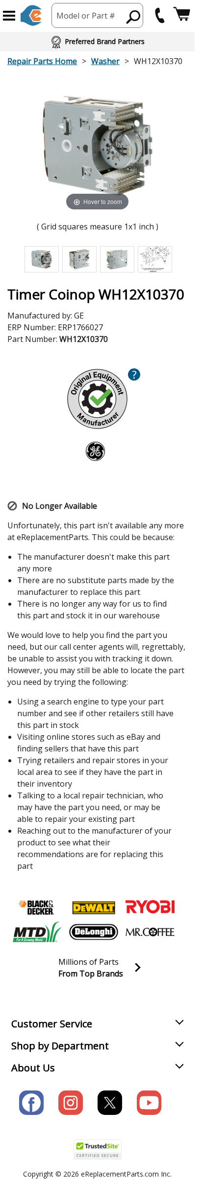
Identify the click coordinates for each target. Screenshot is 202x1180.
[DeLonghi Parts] (93, 932)
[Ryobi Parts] (150, 907)
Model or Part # (85, 15)
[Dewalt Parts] (93, 907)
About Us (33, 1067)
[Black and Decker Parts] (37, 907)
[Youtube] (149, 1102)
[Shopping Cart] (181, 15)
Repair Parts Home (42, 61)
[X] (110, 1102)
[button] (9, 16)
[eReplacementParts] (31, 15)
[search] (134, 16)
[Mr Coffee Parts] (150, 932)
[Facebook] (31, 1102)
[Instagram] (70, 1102)
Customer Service (51, 1023)
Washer (105, 61)
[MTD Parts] (37, 932)
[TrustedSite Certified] (97, 1149)
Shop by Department (60, 1045)
